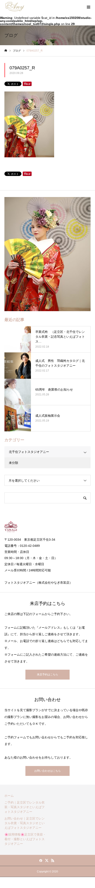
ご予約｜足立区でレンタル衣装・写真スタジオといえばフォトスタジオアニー (24, 807)
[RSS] (53, 860)
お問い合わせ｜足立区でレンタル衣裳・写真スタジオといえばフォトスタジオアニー (24, 823)
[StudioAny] (14, 6)
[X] (47, 860)
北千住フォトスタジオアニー (29, 452)
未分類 (13, 463)
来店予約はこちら (47, 674)
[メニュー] (88, 6)
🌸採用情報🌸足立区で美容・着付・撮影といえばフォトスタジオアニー (25, 839)
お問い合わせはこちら (47, 770)
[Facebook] (41, 860)
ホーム (9, 795)
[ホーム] (5, 50)
